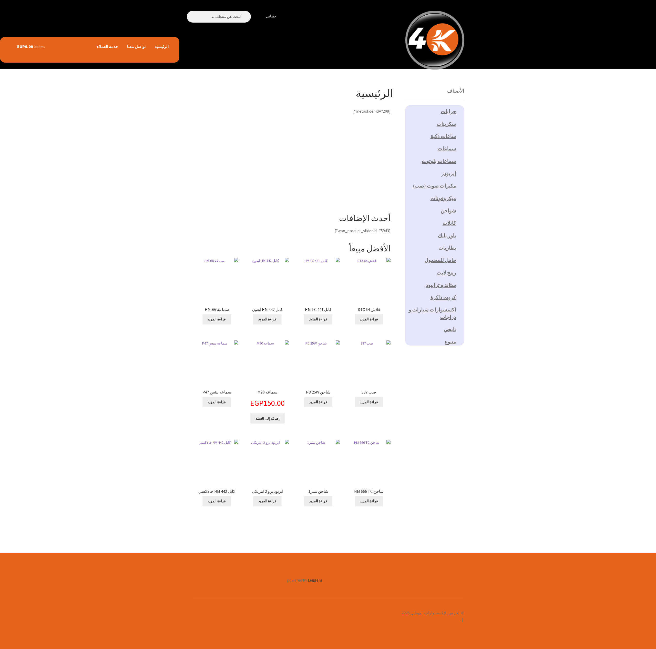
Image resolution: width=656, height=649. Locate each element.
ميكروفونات (443, 198)
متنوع (450, 341)
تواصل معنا (136, 46)
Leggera (315, 580)
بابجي (450, 329)
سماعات (447, 148)
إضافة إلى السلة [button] (267, 418)
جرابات (448, 111)
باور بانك (447, 235)
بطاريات (447, 247)
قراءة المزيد (369, 319)
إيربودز (448, 173)
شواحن (448, 210)
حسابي (271, 16)
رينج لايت (446, 272)
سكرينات (446, 124)
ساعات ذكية (443, 136)
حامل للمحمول (440, 260)
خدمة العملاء (107, 46)
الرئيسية (162, 46)
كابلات (449, 223)
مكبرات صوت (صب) (434, 185)
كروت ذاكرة (443, 297)
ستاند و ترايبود (441, 285)
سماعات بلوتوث (439, 161)
